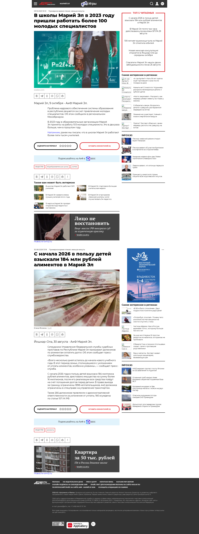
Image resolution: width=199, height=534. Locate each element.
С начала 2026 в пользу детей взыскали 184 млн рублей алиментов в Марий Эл (143, 20)
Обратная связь (106, 482)
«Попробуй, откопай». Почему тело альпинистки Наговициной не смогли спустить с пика (148, 319)
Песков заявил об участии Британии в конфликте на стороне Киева (148, 149)
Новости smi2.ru (43, 241)
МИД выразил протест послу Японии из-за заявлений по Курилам (148, 369)
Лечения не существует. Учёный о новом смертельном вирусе (147, 115)
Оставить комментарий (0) (99, 146)
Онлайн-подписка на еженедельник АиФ (69, 484)
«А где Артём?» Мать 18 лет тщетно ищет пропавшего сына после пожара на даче (148, 81)
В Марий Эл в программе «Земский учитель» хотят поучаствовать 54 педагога (99, 197)
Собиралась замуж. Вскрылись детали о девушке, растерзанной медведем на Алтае (147, 107)
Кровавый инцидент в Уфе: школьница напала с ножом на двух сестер (148, 388)
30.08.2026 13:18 (40, 250)
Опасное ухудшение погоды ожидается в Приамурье (144, 396)
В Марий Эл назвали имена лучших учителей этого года (58, 196)
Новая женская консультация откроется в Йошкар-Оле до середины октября (143, 52)
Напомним (54, 132)
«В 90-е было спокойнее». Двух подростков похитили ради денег (147, 309)
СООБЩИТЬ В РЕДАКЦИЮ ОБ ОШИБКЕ (113, 487)
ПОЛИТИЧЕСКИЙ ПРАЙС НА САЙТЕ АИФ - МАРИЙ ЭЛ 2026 (73, 487)
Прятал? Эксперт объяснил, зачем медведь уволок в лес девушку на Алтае (147, 125)
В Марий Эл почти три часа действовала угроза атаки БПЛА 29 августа (143, 31)
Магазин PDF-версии (125, 482)
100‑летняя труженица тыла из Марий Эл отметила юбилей (143, 42)
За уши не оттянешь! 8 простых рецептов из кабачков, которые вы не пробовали (149, 337)
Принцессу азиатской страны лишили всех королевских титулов (147, 175)
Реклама (56, 482)
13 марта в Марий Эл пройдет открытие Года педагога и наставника (58, 205)
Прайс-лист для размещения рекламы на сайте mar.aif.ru (115, 484)
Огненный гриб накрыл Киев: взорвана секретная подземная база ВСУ (148, 379)
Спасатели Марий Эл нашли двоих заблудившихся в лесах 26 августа (143, 63)
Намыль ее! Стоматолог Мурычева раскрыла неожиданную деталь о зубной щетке (147, 89)
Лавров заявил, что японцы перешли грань (148, 166)
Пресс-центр (91, 482)
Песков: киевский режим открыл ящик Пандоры (146, 140)
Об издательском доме (73, 482)
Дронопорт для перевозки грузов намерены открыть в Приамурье (147, 405)
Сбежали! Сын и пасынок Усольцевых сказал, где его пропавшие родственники (149, 346)
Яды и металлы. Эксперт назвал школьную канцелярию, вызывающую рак (146, 355)
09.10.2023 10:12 (40, 11)
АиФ (50, 328)
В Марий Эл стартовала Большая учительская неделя (102, 187)
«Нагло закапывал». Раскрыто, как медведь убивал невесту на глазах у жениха (148, 98)
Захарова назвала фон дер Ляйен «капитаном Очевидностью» (147, 158)
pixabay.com (39, 90)
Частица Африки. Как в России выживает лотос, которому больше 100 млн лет (148, 328)
